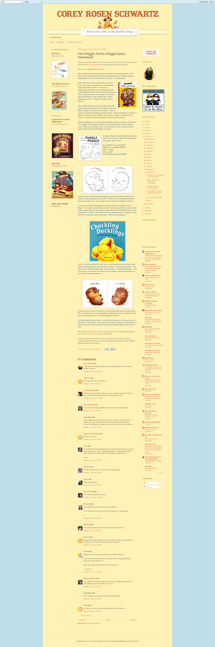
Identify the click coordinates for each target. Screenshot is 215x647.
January (148, 204)
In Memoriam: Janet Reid (152, 312)
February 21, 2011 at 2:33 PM (92, 572)
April (148, 163)
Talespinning (149, 358)
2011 (146, 136)
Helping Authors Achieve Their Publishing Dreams (152, 295)
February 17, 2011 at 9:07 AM (92, 371)
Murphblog (148, 327)
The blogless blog (150, 389)
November (149, 142)
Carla (85, 446)
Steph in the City (150, 444)
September (149, 148)
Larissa (85, 479)
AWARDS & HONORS (74, 42)
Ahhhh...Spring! (149, 429)
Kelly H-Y (86, 467)
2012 (146, 133)
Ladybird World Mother (153, 422)
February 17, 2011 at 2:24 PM (92, 439)
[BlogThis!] (107, 349)
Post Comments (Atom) (93, 623)
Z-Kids (85, 551)
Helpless (148, 200)
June (147, 157)
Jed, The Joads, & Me (151, 439)
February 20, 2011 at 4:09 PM (92, 530)
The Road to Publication (153, 395)
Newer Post (82, 620)
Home (108, 620)
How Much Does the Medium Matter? (152, 187)
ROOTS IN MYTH (151, 365)
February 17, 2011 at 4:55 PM (92, 472)
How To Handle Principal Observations (152, 330)
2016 (146, 121)
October (148, 145)
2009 (146, 211)
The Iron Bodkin (150, 336)
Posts (147, 483)
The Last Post (149, 405)
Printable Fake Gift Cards (152, 338)
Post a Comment (86, 615)
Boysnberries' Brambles (91, 434)
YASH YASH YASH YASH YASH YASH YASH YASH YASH (153, 382)
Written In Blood (150, 292)
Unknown (86, 378)
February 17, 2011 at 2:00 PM (92, 410)
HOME (51, 42)
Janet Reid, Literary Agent (153, 310)
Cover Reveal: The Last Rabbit (154, 345)
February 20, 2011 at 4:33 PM (92, 545)
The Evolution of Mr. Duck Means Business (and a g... (154, 192)
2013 (146, 130)
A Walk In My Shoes (151, 428)
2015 (146, 124)
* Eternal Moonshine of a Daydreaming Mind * (153, 458)
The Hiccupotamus (93, 64)
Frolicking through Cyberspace (151, 302)
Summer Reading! (150, 305)
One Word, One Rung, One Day (153, 436)
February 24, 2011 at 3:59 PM (92, 599)
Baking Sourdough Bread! (152, 352)
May (147, 160)
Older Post (133, 620)
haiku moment (149, 360)
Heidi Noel (86, 525)
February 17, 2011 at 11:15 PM (92, 497)
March (148, 166)
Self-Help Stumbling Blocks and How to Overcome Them (153, 320)
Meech (85, 605)
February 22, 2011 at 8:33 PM (92, 586)
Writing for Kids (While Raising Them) (152, 252)
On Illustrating (149, 286)
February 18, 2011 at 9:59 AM (92, 518)
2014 (146, 127)
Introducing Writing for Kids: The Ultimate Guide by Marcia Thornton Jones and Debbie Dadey (153, 448)
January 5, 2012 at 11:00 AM (92, 611)
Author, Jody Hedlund (152, 275)
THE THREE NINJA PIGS (60, 84)
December (149, 139)
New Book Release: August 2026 (153, 278)
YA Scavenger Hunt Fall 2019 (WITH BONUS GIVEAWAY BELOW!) (153, 369)
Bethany (86, 537)
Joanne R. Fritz (88, 491)
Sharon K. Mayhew (89, 578)
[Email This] (105, 349)
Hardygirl (86, 504)
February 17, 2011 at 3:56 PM (92, 460)
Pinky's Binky (150, 172)
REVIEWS (60, 42)
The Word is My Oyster (152, 350)
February (149, 169)
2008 (146, 214)
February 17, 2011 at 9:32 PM (92, 485)
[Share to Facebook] (112, 349)
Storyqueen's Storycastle (153, 343)
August (148, 151)
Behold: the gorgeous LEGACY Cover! (151, 416)
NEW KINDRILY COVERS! (153, 461)
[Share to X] (109, 349)
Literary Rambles (150, 264)
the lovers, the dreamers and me (152, 377)
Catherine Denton (89, 390)
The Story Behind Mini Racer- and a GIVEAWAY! (153, 181)
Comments (148, 487)
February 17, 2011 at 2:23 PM (92, 427)
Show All (161, 473)
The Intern (148, 318)
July (147, 154)
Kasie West (148, 466)
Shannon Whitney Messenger (151, 412)
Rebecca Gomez (150, 285)
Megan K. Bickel (88, 405)
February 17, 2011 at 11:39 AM (92, 398)
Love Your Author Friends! (154, 197)
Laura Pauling (88, 363)
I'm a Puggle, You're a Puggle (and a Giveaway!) (154, 176)
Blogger (136, 641)
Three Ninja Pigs (93, 334)
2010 (146, 208)
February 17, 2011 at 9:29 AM (92, 384)
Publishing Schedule (151, 468)
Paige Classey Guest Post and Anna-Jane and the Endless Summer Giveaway (153, 268)
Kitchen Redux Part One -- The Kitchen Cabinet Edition (153, 397)
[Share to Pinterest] (114, 349)
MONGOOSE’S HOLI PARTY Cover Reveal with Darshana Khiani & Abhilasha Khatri (154, 257)
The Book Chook (150, 404)
